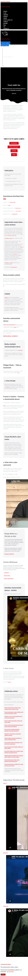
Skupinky (5, 14)
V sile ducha (6, 572)
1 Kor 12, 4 (10, 235)
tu (3, 285)
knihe (8, 387)
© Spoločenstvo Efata (6, 964)
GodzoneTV (5, 852)
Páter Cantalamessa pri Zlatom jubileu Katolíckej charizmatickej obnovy (12, 760)
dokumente (20, 350)
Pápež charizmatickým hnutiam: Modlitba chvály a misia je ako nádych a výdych (14, 712)
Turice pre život (7, 575)
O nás (4, 13)
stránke (9, 682)
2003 (9, 205)
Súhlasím (3, 974)
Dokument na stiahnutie (9, 554)
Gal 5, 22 (14, 235)
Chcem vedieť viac (8, 19)
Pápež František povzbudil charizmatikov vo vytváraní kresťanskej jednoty (13, 738)
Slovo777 (5, 783)
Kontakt (5, 23)
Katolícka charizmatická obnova (9, 324)
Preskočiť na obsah (5, 1)
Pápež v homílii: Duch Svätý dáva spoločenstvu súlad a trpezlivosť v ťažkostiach (14, 725)
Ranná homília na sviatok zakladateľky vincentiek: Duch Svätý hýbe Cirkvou (12, 730)
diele (18, 372)
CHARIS (6, 297)
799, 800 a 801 (12, 202)
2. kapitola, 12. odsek (9, 262)
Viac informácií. (10, 971)
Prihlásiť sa (6, 28)
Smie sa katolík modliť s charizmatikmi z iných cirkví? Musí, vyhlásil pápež (13, 743)
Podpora (5, 21)
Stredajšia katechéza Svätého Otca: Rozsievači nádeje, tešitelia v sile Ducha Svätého (14, 756)
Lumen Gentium (14, 267)
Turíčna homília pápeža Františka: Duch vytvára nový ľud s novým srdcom (14, 765)
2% (4, 26)
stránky (15, 327)
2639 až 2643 (14, 214)
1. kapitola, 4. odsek (8, 238)
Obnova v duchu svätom (8, 578)
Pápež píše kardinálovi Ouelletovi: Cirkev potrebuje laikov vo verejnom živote (13, 708)
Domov (5, 11)
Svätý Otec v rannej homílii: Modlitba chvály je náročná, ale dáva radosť (13, 717)
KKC (4, 199)
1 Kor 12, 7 (15, 254)
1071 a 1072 (18, 211)
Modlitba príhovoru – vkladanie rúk (10, 336)
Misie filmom (5, 906)
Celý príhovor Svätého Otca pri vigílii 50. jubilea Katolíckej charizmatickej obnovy (14, 752)
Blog (4, 25)
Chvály (5, 18)
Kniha (4, 405)
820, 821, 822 (18, 208)
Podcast (5, 16)
